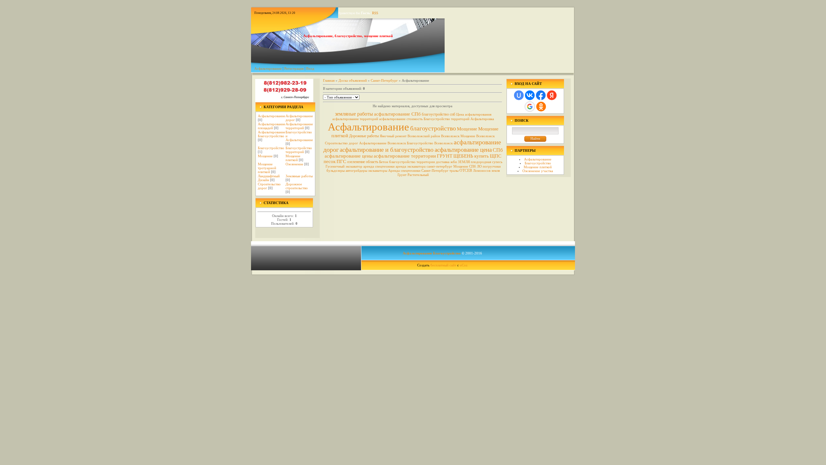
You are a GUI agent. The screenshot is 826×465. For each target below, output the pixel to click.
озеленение (356, 162)
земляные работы (354, 114)
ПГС (341, 161)
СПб (498, 150)
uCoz (464, 265)
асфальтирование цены (349, 156)
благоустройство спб (438, 114)
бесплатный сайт (443, 265)
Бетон (383, 162)
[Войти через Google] (530, 106)
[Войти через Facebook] (541, 95)
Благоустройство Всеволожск (430, 143)
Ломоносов (481, 170)
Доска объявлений (352, 80)
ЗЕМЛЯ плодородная (474, 162)
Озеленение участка (537, 171)
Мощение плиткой (293, 158)
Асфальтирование (268, 68)
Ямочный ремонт (393, 136)
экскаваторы (377, 170)
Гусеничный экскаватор (344, 166)
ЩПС (495, 156)
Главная (329, 80)
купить (481, 156)
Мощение (265, 156)
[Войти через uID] (519, 95)
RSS (375, 13)
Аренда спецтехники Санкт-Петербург (418, 170)
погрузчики (492, 166)
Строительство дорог (341, 143)
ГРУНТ (444, 156)
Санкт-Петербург (384, 80)
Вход (310, 68)
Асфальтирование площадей (271, 126)
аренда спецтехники (379, 166)
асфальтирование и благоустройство (387, 149)
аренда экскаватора (411, 166)
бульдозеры (336, 170)
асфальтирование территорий (355, 119)
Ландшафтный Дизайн (269, 178)
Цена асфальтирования (473, 114)
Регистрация (294, 68)
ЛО (479, 166)
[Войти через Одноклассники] (541, 106)
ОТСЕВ (465, 170)
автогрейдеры (356, 170)
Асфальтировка (482, 119)
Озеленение (294, 164)
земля (495, 170)
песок (330, 161)
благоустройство (433, 128)
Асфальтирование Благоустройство (271, 134)
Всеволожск (450, 136)
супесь (497, 162)
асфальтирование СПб (397, 114)
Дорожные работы (364, 136)
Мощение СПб (464, 166)
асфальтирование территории (405, 156)
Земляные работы (299, 176)
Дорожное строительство (297, 186)
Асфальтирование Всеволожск (382, 143)
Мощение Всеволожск (477, 136)
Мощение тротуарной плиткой (267, 168)
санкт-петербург (439, 166)
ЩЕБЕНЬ (463, 156)
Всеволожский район (424, 136)
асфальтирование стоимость (401, 119)
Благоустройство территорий (299, 150)
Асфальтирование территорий (299, 126)
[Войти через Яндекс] (552, 95)
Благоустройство (271, 148)
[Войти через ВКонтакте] (530, 95)
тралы (453, 170)
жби (453, 162)
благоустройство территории (412, 162)
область (372, 162)
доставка (442, 162)
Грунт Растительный (413, 175)
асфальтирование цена (463, 149)
